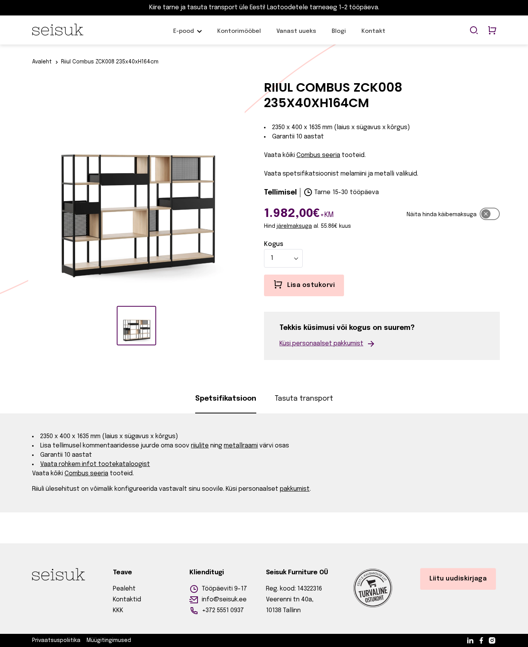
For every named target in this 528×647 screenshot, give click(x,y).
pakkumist (295, 489)
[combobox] (283, 258)
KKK (118, 610)
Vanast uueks (296, 35)
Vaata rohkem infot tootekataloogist (95, 464)
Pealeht (124, 589)
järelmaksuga (294, 226)
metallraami (241, 445)
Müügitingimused (109, 640)
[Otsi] (474, 31)
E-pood (183, 35)
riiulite (200, 445)
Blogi (339, 35)
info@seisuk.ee (224, 599)
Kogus (273, 244)
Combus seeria (318, 155)
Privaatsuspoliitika (56, 640)
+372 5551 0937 (223, 610)
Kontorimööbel (239, 35)
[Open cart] (492, 31)
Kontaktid (127, 599)
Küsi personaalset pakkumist (321, 343)
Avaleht (42, 62)
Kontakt (373, 35)
